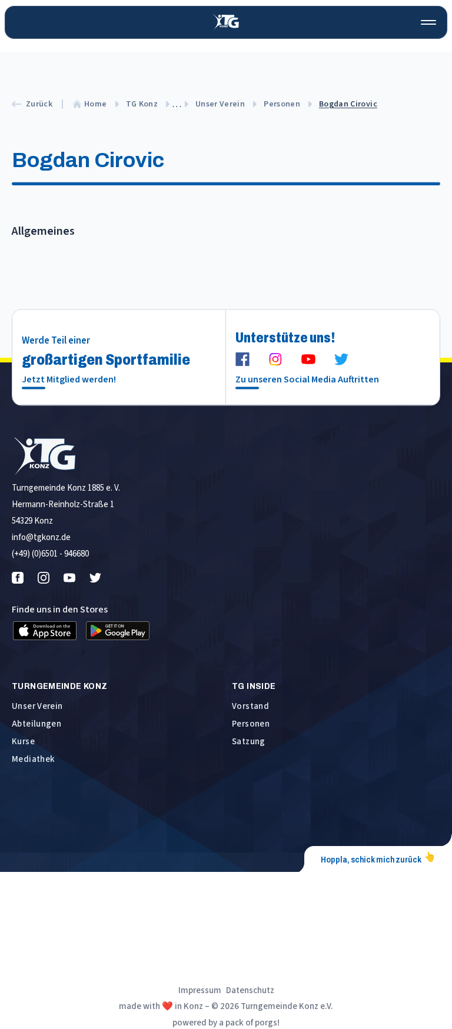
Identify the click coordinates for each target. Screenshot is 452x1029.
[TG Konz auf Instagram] (275, 359)
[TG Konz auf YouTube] (308, 359)
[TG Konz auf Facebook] (242, 359)
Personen (282, 104)
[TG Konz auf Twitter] (341, 359)
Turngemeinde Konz (59, 686)
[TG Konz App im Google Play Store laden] (118, 630)
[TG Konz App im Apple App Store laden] (45, 630)
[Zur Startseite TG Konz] (226, 22)
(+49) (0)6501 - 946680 (50, 554)
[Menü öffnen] (428, 22)
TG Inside (253, 686)
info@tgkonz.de (41, 537)
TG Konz (142, 104)
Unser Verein (220, 104)
